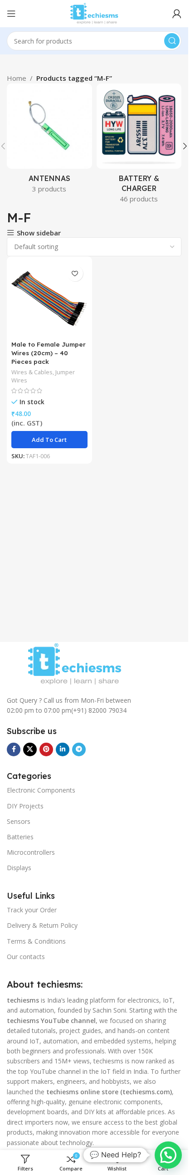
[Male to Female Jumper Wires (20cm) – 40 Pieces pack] (49, 299)
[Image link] (74, 663)
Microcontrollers (31, 852)
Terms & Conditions (36, 941)
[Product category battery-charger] (139, 146)
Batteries (20, 836)
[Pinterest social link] (46, 749)
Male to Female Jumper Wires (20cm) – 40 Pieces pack (48, 352)
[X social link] (30, 749)
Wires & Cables (32, 372)
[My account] (177, 14)
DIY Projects (25, 806)
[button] (185, 146)
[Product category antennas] (49, 141)
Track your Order (32, 910)
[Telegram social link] (79, 749)
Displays (19, 867)
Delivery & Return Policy (42, 925)
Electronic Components (41, 790)
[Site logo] (93, 12)
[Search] (172, 41)
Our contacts (26, 956)
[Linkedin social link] (62, 749)
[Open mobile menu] (11, 14)
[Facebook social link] (13, 749)
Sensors (18, 821)
